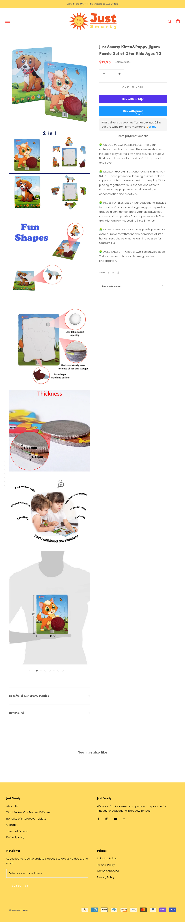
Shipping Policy (107, 858)
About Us (12, 806)
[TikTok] (123, 819)
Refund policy (15, 837)
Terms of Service (17, 831)
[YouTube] (115, 819)
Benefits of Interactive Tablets (26, 818)
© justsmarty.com (18, 910)
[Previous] (29, 670)
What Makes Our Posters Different (28, 812)
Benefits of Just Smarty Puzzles (29, 696)
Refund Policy (106, 865)
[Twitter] (113, 272)
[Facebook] (109, 272)
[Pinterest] (118, 272)
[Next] (69, 670)
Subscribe (20, 885)
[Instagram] (107, 819)
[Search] (170, 21)
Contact (12, 825)
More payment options (133, 136)
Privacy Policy (105, 877)
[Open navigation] (7, 21)
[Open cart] (178, 21)
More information (111, 286)
